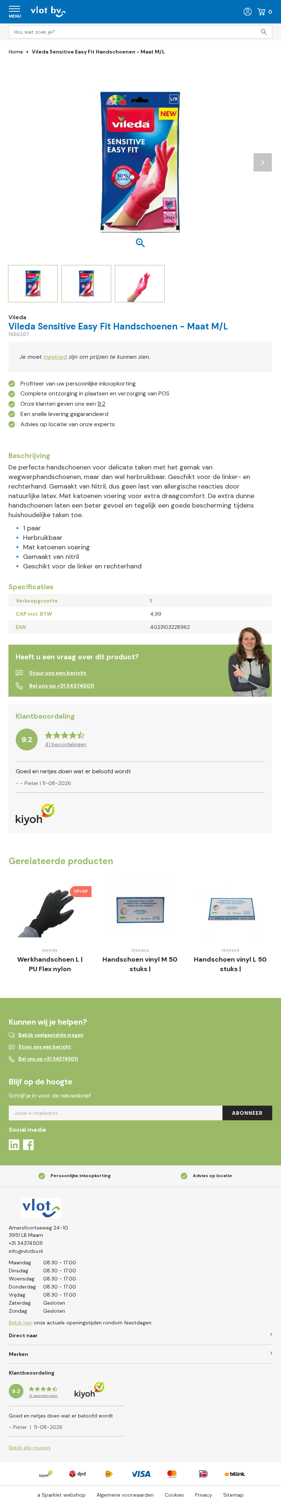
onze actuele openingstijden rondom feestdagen (80, 1322)
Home (16, 51)
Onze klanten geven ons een (62, 404)
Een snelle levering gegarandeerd (64, 414)
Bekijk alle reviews (30, 1447)
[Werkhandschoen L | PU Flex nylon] (49, 910)
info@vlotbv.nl (26, 1251)
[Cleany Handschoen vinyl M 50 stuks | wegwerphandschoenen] (140, 910)
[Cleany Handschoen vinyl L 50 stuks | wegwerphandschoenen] (230, 910)
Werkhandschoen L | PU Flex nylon (50, 964)
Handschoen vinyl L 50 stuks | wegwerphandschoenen (230, 969)
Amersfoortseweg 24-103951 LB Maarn (38, 1231)
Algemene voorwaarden (125, 1495)
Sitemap (233, 1495)
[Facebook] (28, 1146)
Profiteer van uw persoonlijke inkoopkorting (78, 383)
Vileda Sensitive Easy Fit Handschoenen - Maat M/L (98, 51)
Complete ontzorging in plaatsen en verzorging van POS (94, 393)
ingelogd (55, 357)
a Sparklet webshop (61, 1495)
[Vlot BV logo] (48, 11)
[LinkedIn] (14, 1146)
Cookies (174, 1495)
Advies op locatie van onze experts (67, 424)
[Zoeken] (265, 31)
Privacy (203, 1495)
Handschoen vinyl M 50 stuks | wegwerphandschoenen (140, 969)
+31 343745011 (25, 1243)
